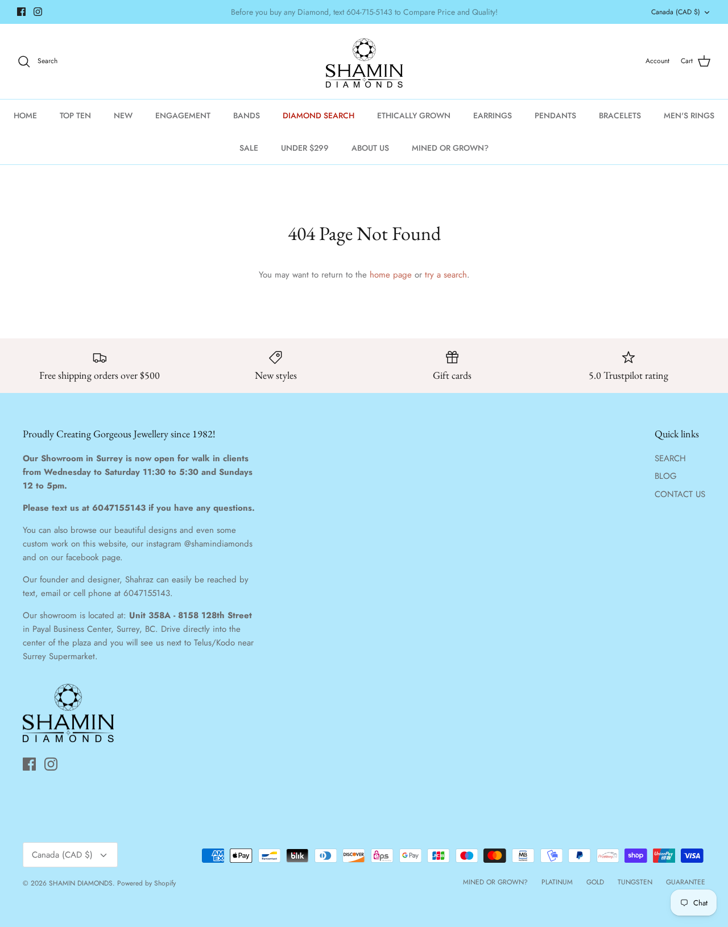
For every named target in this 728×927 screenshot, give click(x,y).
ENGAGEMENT (182, 115)
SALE (248, 148)
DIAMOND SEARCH (318, 115)
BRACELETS (620, 115)
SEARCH (670, 458)
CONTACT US (680, 494)
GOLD (595, 882)
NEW (123, 115)
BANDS (246, 115)
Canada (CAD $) (675, 12)
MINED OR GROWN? (450, 148)
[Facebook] (21, 11)
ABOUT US (370, 148)
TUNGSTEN (635, 882)
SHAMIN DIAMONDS (81, 883)
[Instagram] (38, 11)
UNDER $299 (305, 148)
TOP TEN (75, 115)
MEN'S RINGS (689, 115)
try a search (446, 274)
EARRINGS (492, 115)
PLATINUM (557, 882)
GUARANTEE (685, 882)
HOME (25, 115)
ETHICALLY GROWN (413, 115)
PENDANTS (555, 115)
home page (391, 274)
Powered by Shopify (146, 883)
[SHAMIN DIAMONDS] (364, 61)
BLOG (666, 476)
